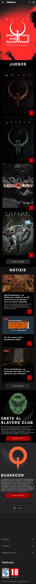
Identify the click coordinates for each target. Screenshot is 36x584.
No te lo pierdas (18, 495)
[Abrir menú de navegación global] (2, 2)
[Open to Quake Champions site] (18, 233)
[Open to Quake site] (18, 91)
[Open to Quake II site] (18, 138)
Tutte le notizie (18, 386)
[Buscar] (30, 2)
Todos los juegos (18, 261)
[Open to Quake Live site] (18, 186)
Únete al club (18, 438)
